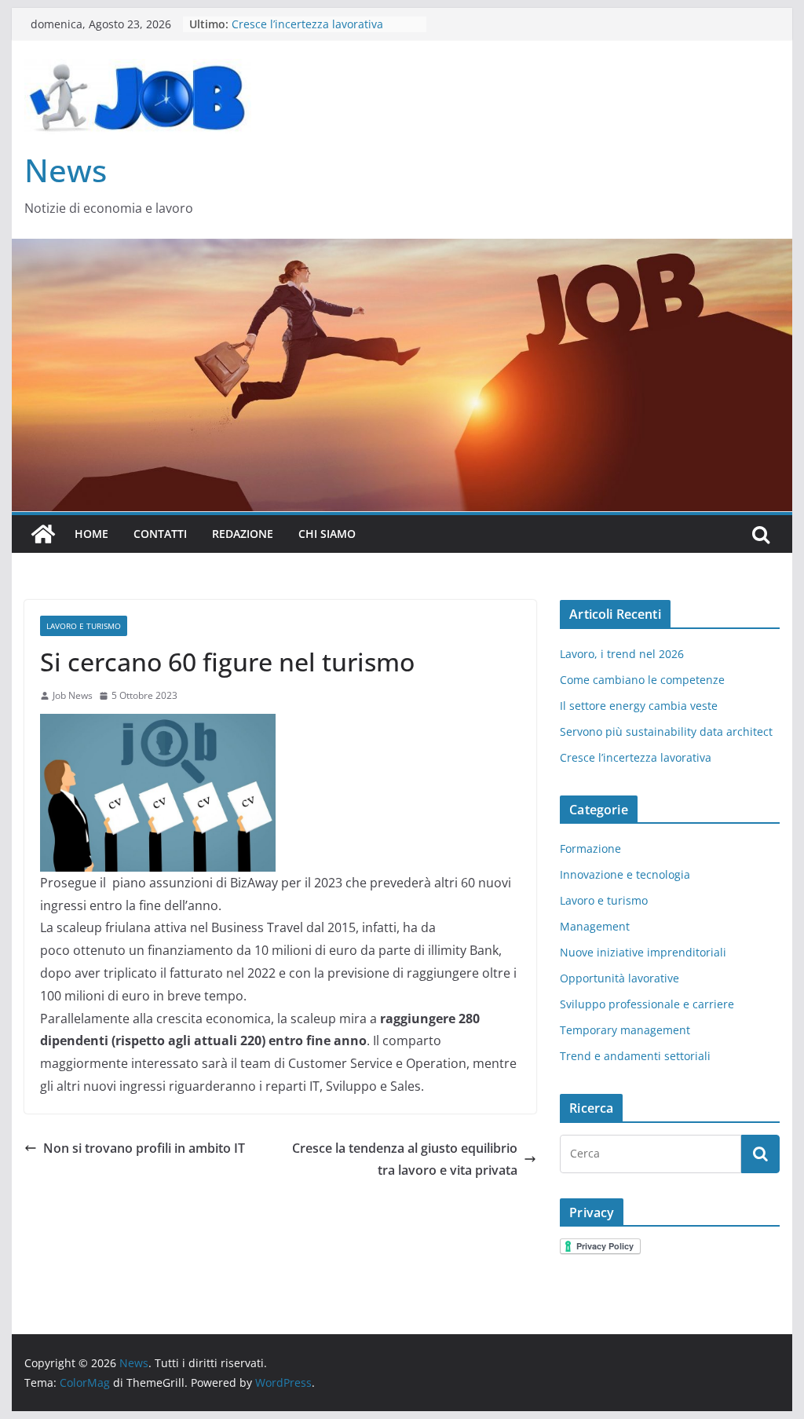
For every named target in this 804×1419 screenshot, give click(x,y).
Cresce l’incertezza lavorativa (635, 757)
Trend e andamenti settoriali (635, 1055)
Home (91, 533)
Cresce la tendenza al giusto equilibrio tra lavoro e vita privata (404, 1159)
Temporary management (625, 1029)
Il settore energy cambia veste (639, 705)
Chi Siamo (327, 533)
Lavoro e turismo (83, 625)
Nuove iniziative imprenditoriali (643, 952)
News (65, 170)
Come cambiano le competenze (642, 679)
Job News (73, 695)
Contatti (160, 533)
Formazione (590, 848)
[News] (43, 534)
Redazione (242, 533)
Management (595, 926)
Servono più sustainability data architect (666, 731)
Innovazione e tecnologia (625, 874)
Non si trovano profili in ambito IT (144, 1148)
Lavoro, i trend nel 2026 (622, 653)
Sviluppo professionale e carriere (647, 1004)
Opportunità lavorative (619, 978)
